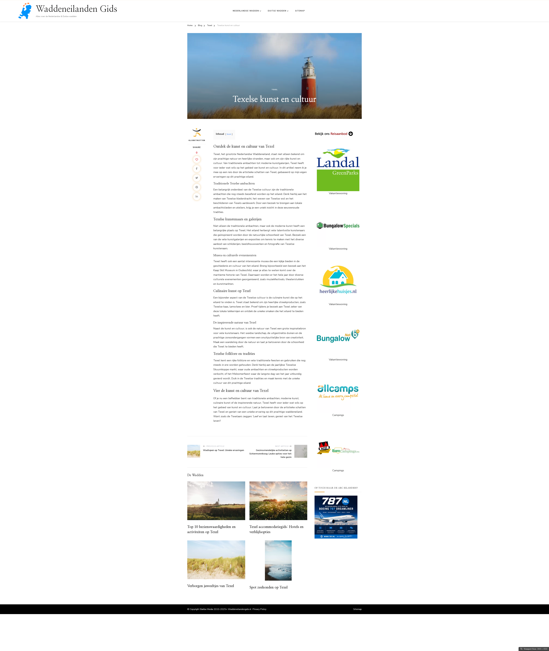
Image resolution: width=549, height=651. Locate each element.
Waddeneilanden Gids (76, 9)
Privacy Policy (259, 609)
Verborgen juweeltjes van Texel (210, 586)
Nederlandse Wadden (246, 11)
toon (229, 134)
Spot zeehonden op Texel (268, 587)
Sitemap (300, 11)
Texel (274, 89)
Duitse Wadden (277, 11)
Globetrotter (196, 140)
